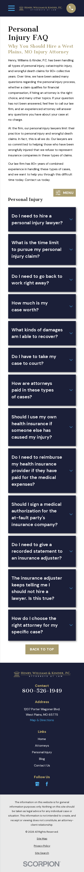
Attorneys (42, 746)
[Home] (40, 8)
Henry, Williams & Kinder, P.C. (27, 60)
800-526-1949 (42, 690)
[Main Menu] (11, 8)
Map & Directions (42, 720)
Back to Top (42, 649)
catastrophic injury (59, 66)
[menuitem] (42, 838)
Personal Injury (42, 752)
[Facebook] (47, 784)
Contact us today (37, 180)
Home (42, 739)
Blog (42, 759)
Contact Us (42, 765)
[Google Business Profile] (37, 784)
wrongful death (24, 71)
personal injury (34, 66)
